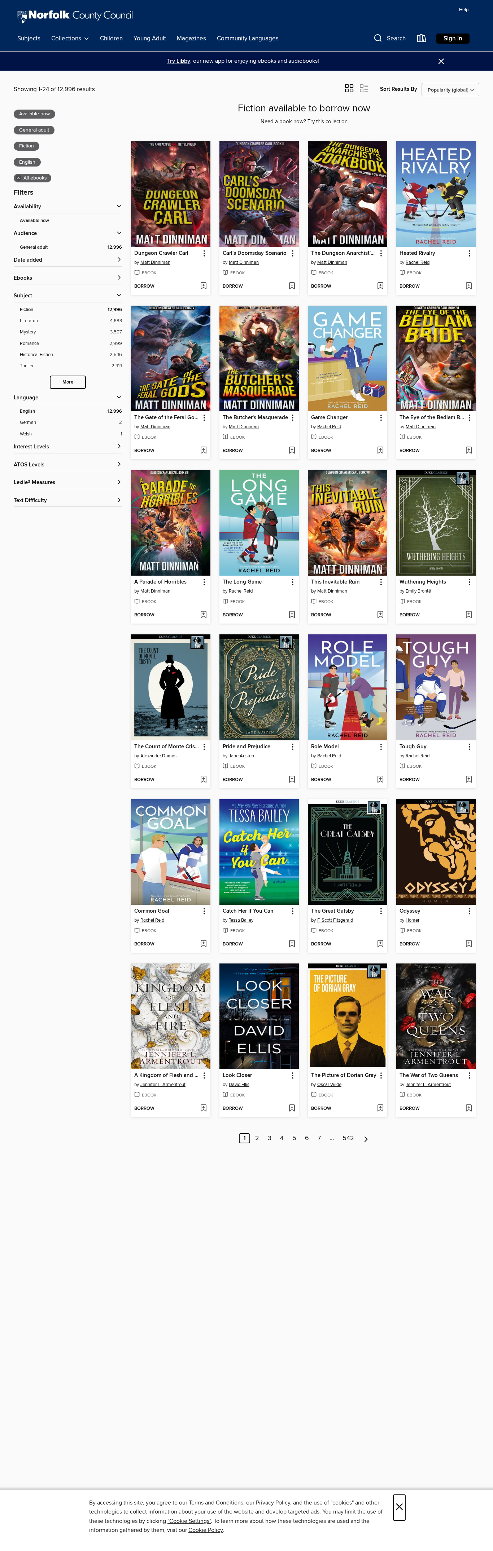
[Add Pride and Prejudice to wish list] (291, 780)
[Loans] (422, 40)
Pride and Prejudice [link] (246, 747)
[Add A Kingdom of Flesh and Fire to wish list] (203, 1108)
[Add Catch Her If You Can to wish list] (291, 944)
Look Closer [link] (237, 1075)
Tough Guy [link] (413, 747)
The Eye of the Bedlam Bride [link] (433, 418)
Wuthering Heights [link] (423, 582)
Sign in (453, 39)
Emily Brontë (418, 591)
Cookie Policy (205, 1530)
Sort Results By (398, 89)
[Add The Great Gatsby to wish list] (380, 944)
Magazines (191, 39)
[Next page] (366, 1138)
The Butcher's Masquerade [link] (255, 418)
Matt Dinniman (155, 262)
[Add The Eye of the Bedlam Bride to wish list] (468, 451)
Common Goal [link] (151, 911)
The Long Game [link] (242, 582)
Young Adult (150, 39)
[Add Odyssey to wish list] (468, 944)
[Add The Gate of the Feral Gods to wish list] (203, 451)
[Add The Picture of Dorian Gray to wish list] (380, 1108)
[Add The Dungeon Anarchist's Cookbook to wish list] (380, 286)
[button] (389, 40)
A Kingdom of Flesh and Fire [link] (167, 1075)
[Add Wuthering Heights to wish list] (468, 615)
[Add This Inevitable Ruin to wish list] (380, 615)
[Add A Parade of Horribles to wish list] (203, 615)
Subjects (28, 39)
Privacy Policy (273, 1502)
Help (463, 10)
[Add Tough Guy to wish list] (468, 780)
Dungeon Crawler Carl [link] (161, 253)
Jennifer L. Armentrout (163, 1084)
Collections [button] (67, 39)
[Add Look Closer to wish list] (291, 1108)
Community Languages (248, 39)
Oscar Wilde (329, 1084)
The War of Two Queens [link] (429, 1075)
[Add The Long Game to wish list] (291, 615)
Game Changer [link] (329, 418)
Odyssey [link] (410, 911)
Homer (412, 920)
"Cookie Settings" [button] (189, 1521)
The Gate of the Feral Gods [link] (167, 418)
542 (348, 1138)
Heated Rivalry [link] (417, 253)
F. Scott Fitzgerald (335, 920)
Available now (34, 221)
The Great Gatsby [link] (332, 911)
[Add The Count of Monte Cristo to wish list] (203, 780)
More (67, 382)
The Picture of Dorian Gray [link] (343, 1075)
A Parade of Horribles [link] (160, 582)
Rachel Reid (417, 262)
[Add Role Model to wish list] (380, 780)
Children (111, 39)
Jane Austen (241, 756)
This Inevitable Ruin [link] (335, 582)
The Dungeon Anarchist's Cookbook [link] (344, 253)
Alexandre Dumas (158, 756)
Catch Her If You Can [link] (248, 911)
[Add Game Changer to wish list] (380, 451)
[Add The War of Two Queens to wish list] (468, 1108)
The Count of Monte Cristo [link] (167, 747)
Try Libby (178, 61)
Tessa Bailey (241, 920)
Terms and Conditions (216, 1502)
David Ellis (239, 1084)
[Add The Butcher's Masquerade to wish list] (291, 451)
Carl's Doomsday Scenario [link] (255, 253)
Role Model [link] (325, 747)
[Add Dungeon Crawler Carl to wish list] (203, 286)
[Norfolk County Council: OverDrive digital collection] (75, 18)
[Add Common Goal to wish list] (203, 944)
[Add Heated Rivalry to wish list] (468, 286)
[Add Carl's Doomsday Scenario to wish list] (291, 286)
